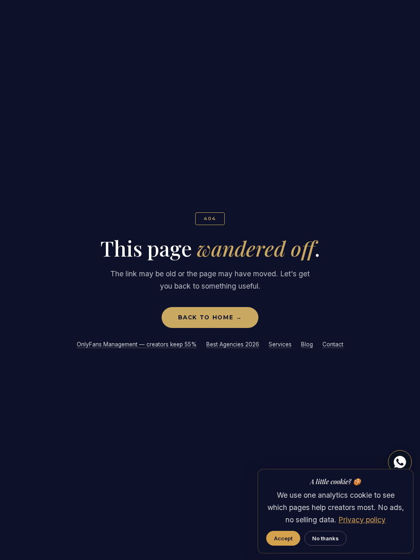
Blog (307, 344)
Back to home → (210, 317)
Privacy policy (362, 519)
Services (280, 344)
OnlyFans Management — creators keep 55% (137, 344)
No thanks (325, 538)
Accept (283, 538)
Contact (332, 344)
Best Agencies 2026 (232, 344)
